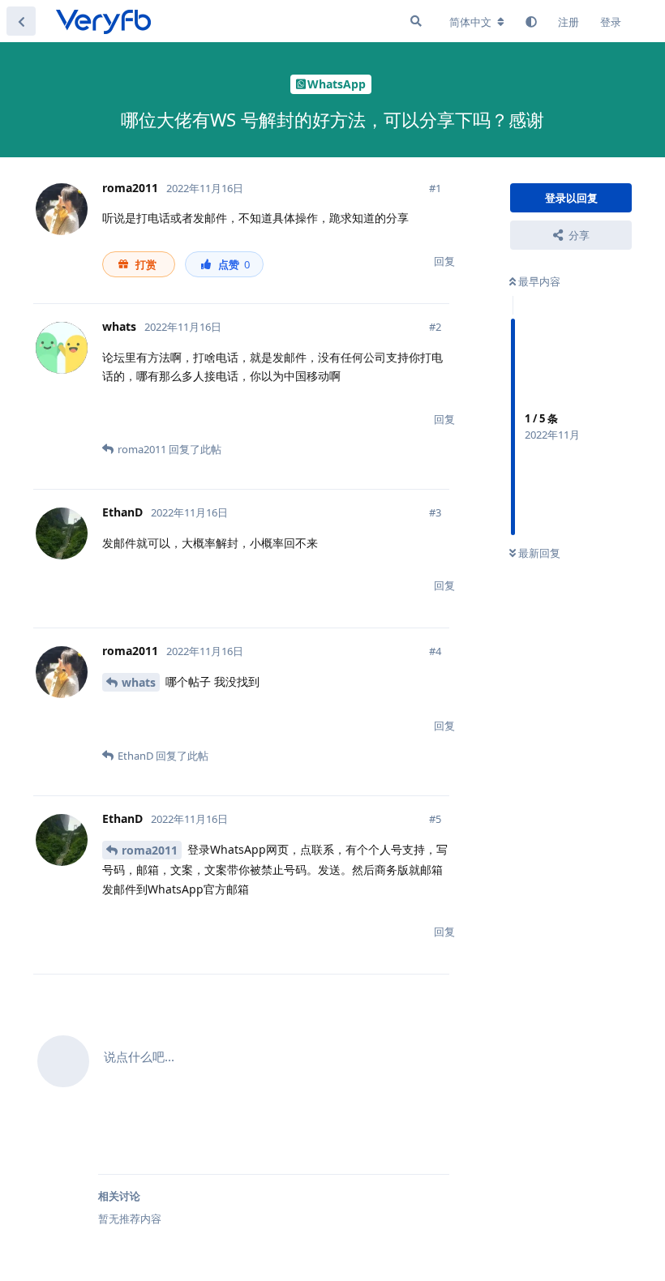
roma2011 (150, 850)
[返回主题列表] (21, 21)
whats (139, 682)
